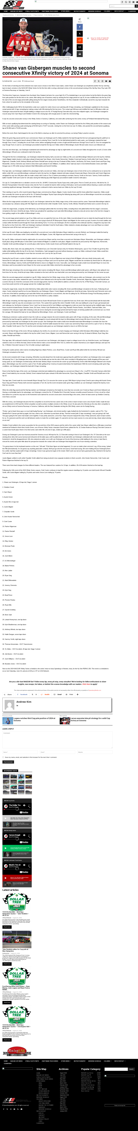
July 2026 (62, 1075)
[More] (77, 694)
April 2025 (63, 1105)
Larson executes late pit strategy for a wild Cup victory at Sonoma (90, 719)
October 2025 (63, 1093)
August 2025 (63, 1097)
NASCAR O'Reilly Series (24, 15)
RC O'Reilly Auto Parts (52, 15)
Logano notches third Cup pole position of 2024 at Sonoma (34, 719)
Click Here (86, 684)
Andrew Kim (8, 81)
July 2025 (62, 1099)
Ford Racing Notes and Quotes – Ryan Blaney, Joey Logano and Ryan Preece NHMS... (16, 988)
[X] (80, 34)
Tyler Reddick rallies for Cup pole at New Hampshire (15, 950)
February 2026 (64, 1085)
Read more (7, 927)
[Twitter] (126, 2)
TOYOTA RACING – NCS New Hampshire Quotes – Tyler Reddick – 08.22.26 (15, 913)
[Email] (80, 47)
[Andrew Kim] (9, 705)
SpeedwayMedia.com (95, 690)
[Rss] (18, 1109)
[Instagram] (129, 2)
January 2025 (63, 1111)
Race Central (38, 15)
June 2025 (63, 1101)
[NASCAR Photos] (110, 81)
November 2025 (64, 1091)
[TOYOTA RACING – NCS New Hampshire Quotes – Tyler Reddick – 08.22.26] (16, 902)
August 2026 (63, 1073)
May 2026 (62, 1079)
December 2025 (64, 1089)
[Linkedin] (17, 705)
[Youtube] (133, 2)
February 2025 (64, 1109)
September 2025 (64, 1095)
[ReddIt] (80, 40)
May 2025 (62, 1103)
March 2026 (63, 1083)
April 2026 (63, 1081)
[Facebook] (122, 2)
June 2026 (63, 1077)
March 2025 (63, 1107)
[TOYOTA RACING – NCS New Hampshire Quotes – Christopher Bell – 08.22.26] (16, 1015)
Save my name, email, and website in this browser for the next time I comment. (31, 757)
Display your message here (119, 1105)
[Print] (80, 54)
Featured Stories (8, 15)
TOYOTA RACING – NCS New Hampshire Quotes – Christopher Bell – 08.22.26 (16, 1026)
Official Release (6, 918)
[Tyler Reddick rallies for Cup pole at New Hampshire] (16, 939)
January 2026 (63, 1087)
